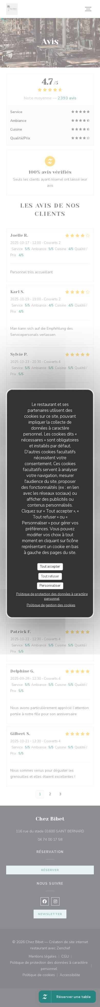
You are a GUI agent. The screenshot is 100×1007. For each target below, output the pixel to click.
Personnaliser (50, 585)
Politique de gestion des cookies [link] (51, 605)
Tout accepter (50, 566)
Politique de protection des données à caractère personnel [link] (52, 596)
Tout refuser (50, 576)
